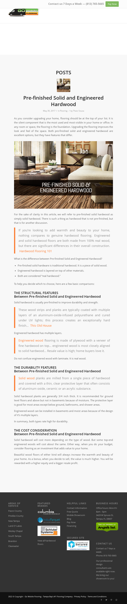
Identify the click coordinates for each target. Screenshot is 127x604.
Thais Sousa (78, 110)
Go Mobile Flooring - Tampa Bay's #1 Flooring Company (49, 596)
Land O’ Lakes (15, 525)
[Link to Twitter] (106, 599)
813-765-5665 (110, 555)
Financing (71, 525)
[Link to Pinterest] (111, 599)
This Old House (41, 325)
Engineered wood (31, 340)
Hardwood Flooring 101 (35, 251)
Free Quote (72, 511)
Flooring (63, 110)
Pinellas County (15, 515)
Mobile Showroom (76, 515)
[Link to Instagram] (116, 599)
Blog (69, 518)
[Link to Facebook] (101, 599)
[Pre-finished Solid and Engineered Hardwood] (63, 85)
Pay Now (71, 522)
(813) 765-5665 (95, 4)
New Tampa (14, 520)
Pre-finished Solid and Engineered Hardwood (63, 101)
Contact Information (77, 508)
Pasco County (15, 510)
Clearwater (13, 546)
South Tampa (14, 535)
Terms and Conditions (97, 596)
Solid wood (27, 378)
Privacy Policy (80, 596)
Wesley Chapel (15, 531)
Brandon (12, 541)
